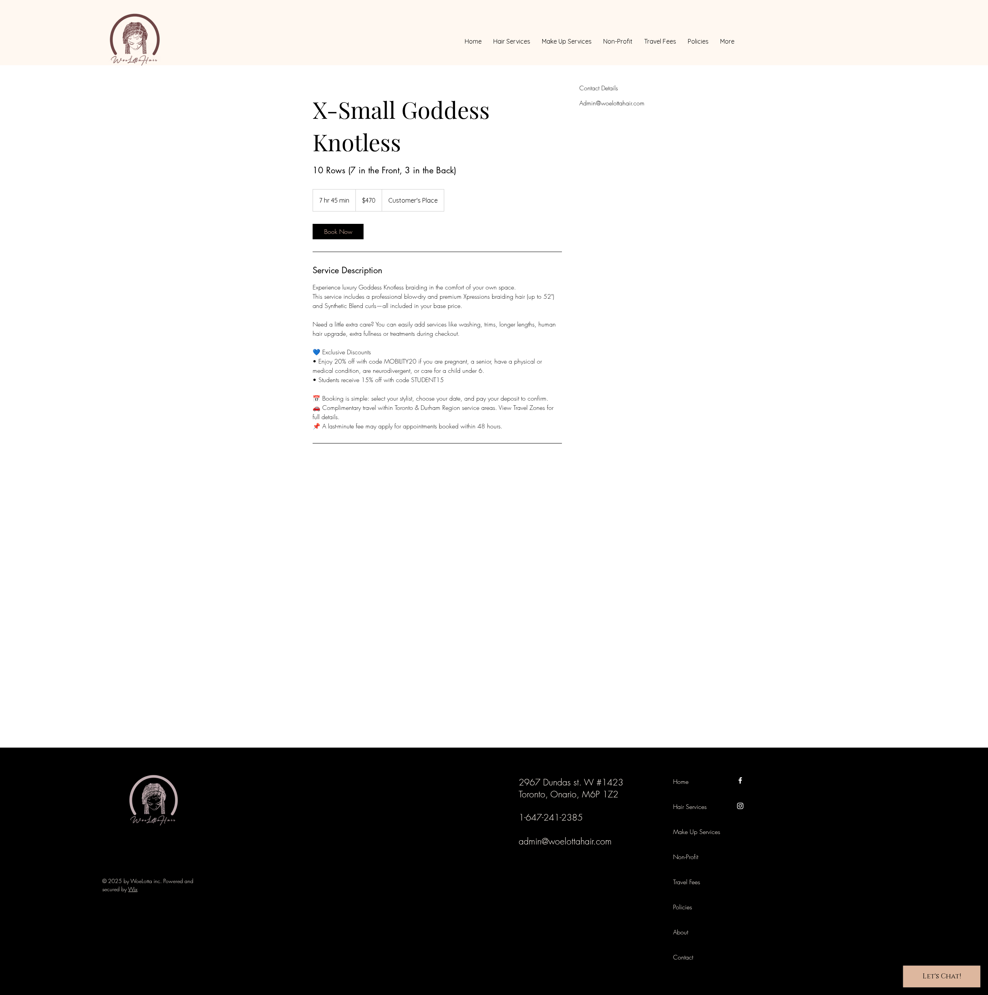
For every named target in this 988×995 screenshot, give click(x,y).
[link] (338, 231)
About (680, 932)
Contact (683, 957)
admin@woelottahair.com (565, 841)
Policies (682, 907)
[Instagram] (740, 806)
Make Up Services (690, 831)
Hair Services (690, 806)
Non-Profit (685, 857)
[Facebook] (740, 780)
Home (681, 781)
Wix (132, 889)
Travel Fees (686, 882)
